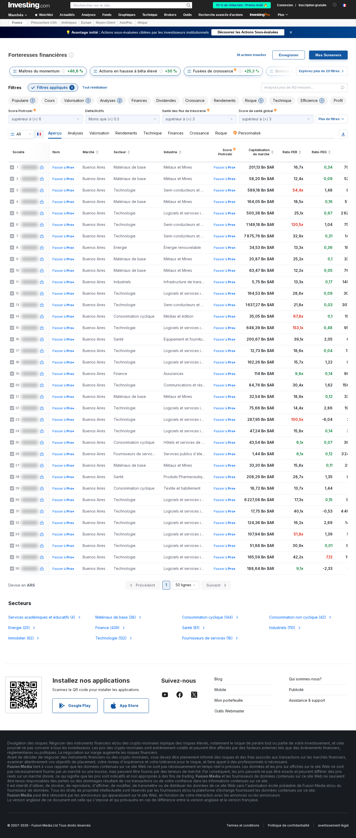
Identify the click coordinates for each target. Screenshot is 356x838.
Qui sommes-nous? (305, 679)
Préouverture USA (44, 22)
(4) (41, 617)
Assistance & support (307, 700)
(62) (21, 638)
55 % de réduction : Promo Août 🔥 (242, 5)
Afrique (142, 22)
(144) (207, 617)
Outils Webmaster (229, 711)
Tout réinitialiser (94, 87)
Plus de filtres (329, 119)
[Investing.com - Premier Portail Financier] (29, 5)
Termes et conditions (242, 825)
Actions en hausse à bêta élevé (128, 71)
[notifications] (335, 4)
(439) (107, 627)
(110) (282, 627)
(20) (19, 627)
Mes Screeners (328, 55)
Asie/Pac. (126, 22)
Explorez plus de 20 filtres (319, 71)
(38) (115, 617)
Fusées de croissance (213, 71)
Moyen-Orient (105, 22)
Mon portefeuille (228, 700)
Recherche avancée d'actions (221, 15)
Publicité (296, 689)
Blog (218, 679)
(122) (111, 638)
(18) (207, 638)
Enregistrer (288, 55)
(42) (297, 617)
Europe (86, 22)
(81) (191, 627)
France (17, 22)
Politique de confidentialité (288, 825)
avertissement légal (333, 825)
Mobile (220, 689)
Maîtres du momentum (39, 71)
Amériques (69, 22)
